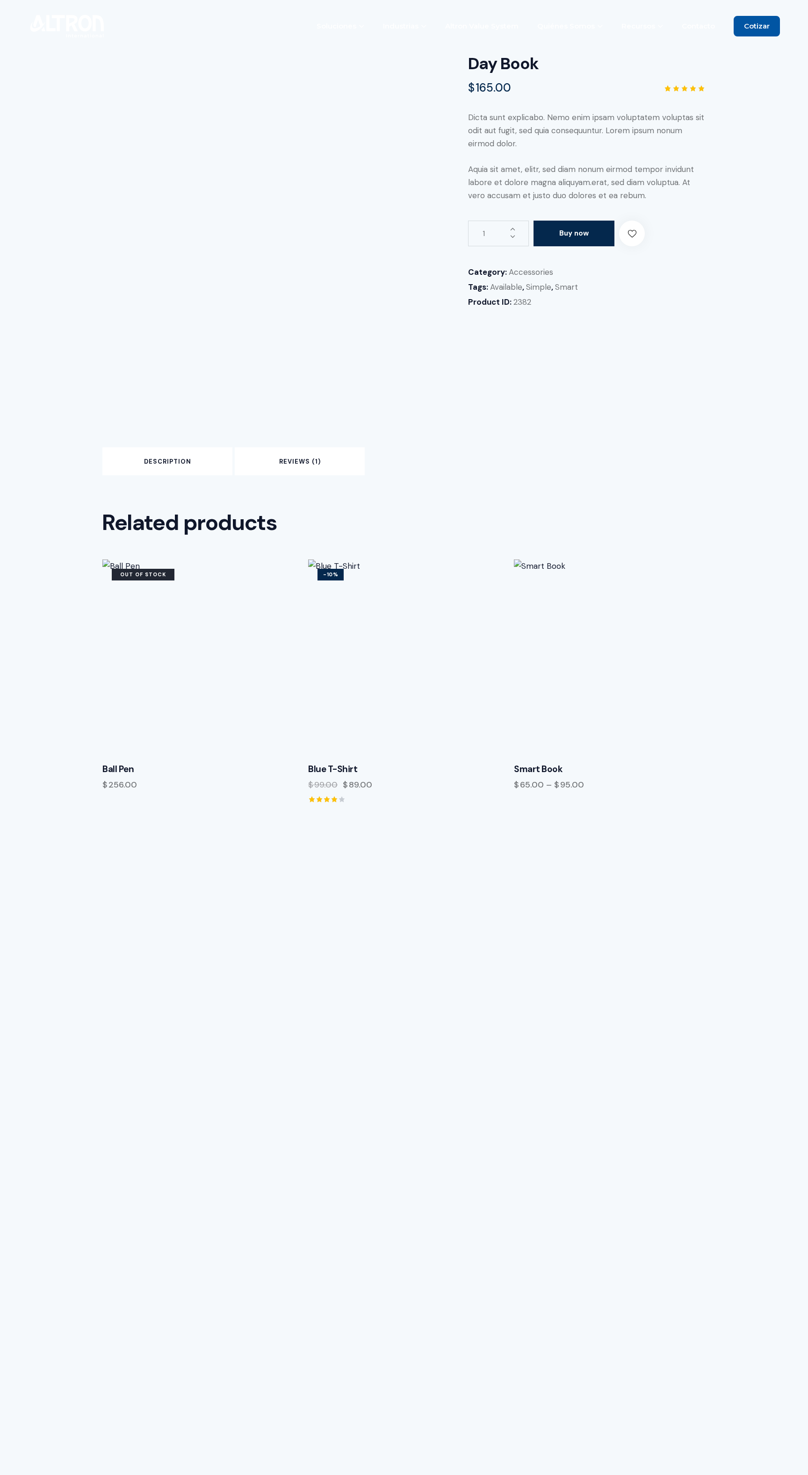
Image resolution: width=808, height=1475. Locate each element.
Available (506, 287)
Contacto (698, 25)
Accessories (531, 272)
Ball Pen (118, 769)
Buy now (574, 233)
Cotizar (757, 25)
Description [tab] (167, 461)
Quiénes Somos (566, 25)
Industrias (400, 25)
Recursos (638, 25)
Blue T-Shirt (332, 769)
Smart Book (538, 769)
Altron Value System (482, 25)
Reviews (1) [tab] (300, 461)
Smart (566, 287)
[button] (632, 233)
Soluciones (336, 25)
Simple (538, 287)
